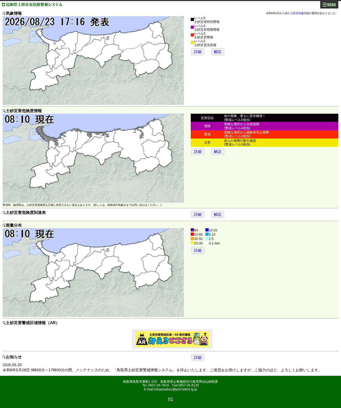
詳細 (197, 52)
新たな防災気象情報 (297, 13)
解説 (217, 52)
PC (170, 399)
